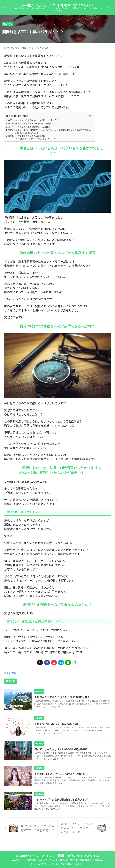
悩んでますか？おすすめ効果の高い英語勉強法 (60, 749)
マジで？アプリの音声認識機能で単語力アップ (60, 799)
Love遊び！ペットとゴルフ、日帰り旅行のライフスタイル (57, 5)
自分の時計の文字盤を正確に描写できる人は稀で (29, 126)
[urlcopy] (75, 662)
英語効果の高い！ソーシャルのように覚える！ (60, 773)
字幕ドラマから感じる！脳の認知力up (56, 723)
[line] (68, 662)
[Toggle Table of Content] (89, 116)
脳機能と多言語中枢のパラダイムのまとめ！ (27, 135)
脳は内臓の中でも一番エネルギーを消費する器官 (29, 123)
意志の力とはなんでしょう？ (30, 133)
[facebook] (47, 662)
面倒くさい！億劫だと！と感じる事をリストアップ (37, 139)
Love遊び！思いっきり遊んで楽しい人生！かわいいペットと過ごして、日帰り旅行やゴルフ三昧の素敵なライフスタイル (57, 860)
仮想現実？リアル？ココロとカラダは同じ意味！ (62, 697)
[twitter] (40, 662)
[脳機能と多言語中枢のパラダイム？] (61, 662)
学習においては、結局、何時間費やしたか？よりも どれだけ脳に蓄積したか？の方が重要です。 (50, 130)
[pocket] (54, 662)
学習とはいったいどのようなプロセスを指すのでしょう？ (33, 120)
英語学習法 (11, 673)
